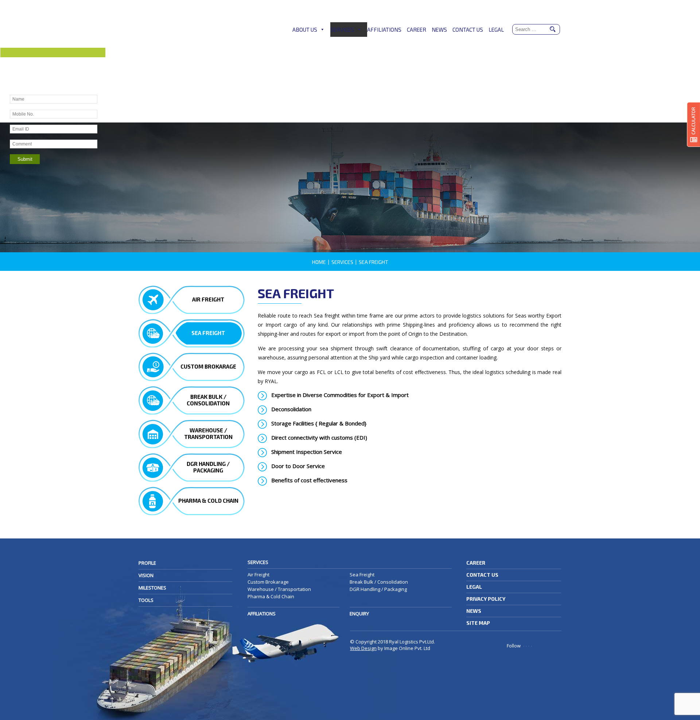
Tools (146, 600)
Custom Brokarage (268, 582)
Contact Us (467, 29)
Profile (147, 563)
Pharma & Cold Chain (271, 596)
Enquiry (359, 613)
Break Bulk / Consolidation (379, 582)
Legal (496, 29)
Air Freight (258, 574)
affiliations (262, 613)
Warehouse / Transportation (279, 589)
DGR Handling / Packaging (378, 589)
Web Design (363, 648)
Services (342, 29)
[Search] (552, 30)
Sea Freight (362, 574)
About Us (304, 29)
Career (416, 29)
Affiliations (384, 29)
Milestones (152, 587)
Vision (146, 575)
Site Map (478, 623)
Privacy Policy (485, 599)
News (439, 29)
